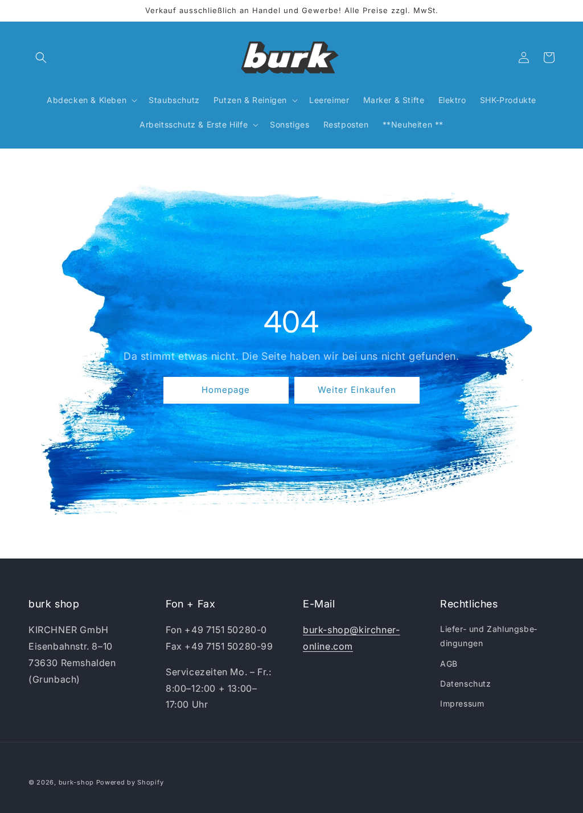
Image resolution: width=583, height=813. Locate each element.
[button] (41, 57)
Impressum (462, 703)
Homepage (226, 390)
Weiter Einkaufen (357, 390)
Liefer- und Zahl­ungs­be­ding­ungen (488, 636)
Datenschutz (465, 683)
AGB (449, 663)
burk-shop (76, 782)
